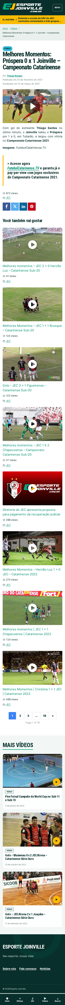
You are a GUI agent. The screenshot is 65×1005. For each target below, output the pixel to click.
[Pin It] (32, 207)
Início (5, 28)
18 (44, 715)
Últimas (20, 999)
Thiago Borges (14, 75)
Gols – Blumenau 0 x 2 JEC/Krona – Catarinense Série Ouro (26, 857)
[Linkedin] (23, 207)
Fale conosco (27, 968)
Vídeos (14, 28)
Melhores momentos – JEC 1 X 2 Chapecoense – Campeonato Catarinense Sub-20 (26, 449)
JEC (8, 197)
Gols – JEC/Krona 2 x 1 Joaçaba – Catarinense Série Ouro (25, 916)
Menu (57, 7)
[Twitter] (15, 207)
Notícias (45, 968)
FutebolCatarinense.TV (23, 168)
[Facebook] (6, 207)
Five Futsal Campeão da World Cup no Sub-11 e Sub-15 (32, 798)
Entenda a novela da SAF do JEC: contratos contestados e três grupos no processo (40, 20)
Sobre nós (9, 968)
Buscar (58, 999)
